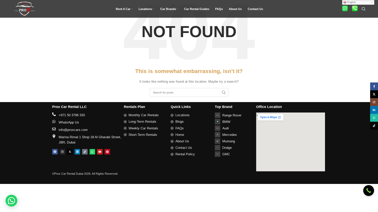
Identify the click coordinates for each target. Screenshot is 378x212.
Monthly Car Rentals (144, 115)
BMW (226, 122)
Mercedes (229, 135)
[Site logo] (24, 8)
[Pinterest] (107, 151)
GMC (226, 154)
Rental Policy (185, 154)
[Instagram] (62, 151)
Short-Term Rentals (143, 135)
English (351, 2)
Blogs (179, 121)
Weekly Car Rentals (143, 128)
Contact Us (183, 148)
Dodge (227, 148)
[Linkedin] (77, 151)
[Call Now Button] (368, 190)
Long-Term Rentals (142, 121)
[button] (11, 201)
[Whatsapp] (92, 151)
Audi (225, 128)
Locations (182, 115)
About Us (182, 141)
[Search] (364, 9)
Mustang (228, 141)
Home (179, 135)
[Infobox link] (345, 8)
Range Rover (232, 115)
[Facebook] (55, 151)
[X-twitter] (70, 151)
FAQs (179, 128)
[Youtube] (100, 151)
